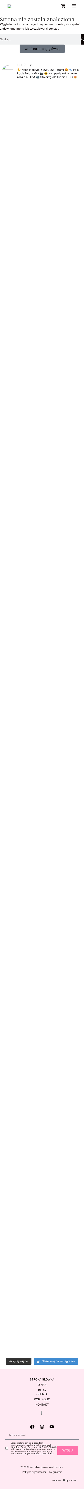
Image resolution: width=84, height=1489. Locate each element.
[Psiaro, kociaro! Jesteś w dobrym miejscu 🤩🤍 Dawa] (69, 945)
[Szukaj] (82, 39)
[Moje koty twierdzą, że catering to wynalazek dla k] (14, 209)
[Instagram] (42, 1426)
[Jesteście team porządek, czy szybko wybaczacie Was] (14, 1254)
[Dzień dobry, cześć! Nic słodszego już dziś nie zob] (42, 367)
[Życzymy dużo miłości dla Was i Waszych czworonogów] (42, 991)
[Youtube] (51, 1426)
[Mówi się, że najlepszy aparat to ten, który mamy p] (42, 201)
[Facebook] (32, 1426)
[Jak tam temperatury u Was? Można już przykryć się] (69, 117)
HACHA (72, 1480)
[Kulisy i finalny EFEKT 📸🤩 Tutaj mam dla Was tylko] (14, 1027)
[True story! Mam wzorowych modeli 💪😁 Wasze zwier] (14, 372)
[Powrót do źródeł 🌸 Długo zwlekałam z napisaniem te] (69, 618)
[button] (74, 5)
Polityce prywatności (43, 1453)
